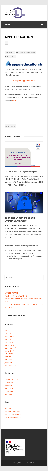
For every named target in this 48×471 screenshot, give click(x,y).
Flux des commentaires (13, 414)
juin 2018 (8, 339)
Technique (8, 394)
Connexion (9, 408)
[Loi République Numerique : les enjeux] (24, 154)
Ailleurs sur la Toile (11, 380)
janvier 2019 (9, 336)
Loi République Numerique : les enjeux (21, 171)
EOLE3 (14, 100)
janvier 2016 (9, 362)
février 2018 (9, 342)
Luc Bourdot (11, 56)
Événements (23, 52)
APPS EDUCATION (12, 293)
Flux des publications (12, 411)
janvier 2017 (9, 351)
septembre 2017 (10, 348)
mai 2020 (8, 333)
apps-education (10, 126)
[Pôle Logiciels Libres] (15, 12)
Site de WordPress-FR (13, 417)
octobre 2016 (9, 354)
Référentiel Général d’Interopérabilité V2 (21, 245)
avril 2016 (8, 359)
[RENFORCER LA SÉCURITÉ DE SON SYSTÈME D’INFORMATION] (24, 203)
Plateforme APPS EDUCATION (16, 296)
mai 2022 (8, 330)
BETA (27, 69)
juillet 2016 (9, 357)
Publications (9, 391)
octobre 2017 (9, 345)
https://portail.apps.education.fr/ (24, 80)
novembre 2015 (10, 365)
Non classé (32, 52)
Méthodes (8, 385)
